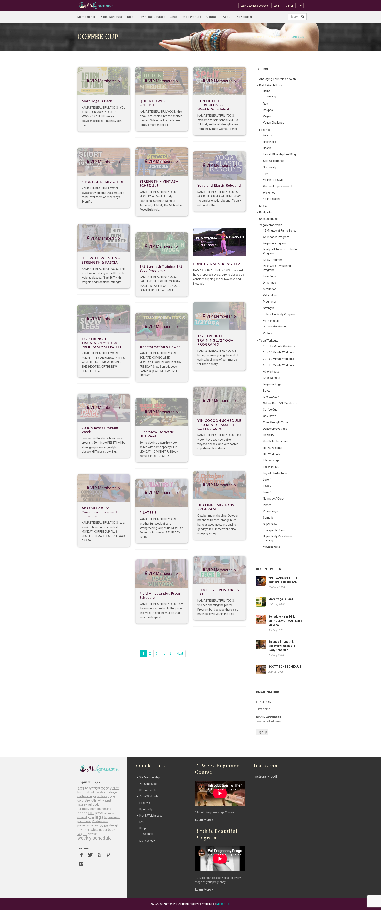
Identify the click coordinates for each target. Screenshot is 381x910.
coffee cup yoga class (92, 796)
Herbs (266, 90)
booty (106, 788)
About (227, 16)
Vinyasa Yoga (271, 546)
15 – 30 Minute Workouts (278, 352)
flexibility (82, 804)
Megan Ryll (223, 903)
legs (99, 817)
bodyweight (92, 788)
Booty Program (272, 259)
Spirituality (269, 167)
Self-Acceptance (273, 160)
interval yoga (85, 817)
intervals (109, 813)
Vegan (267, 116)
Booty (266, 390)
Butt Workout (271, 397)
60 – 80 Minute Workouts (278, 365)
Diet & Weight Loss (270, 85)
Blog (130, 16)
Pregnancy (269, 301)
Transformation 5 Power (160, 347)
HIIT (91, 813)
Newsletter (244, 16)
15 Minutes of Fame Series (279, 230)
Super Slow (270, 524)
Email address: (268, 716)
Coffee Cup (270, 409)
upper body (107, 829)
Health (267, 148)
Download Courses (152, 16)
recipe (103, 825)
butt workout (85, 792)
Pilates (267, 505)
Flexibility (268, 435)
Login (277, 5)
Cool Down (269, 416)
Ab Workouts (271, 371)
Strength (268, 308)
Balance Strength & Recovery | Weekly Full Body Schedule (282, 646)
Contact (212, 16)
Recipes (268, 110)
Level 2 (267, 485)
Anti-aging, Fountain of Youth (277, 79)
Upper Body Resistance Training (277, 538)
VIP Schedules (148, 783)
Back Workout (271, 377)
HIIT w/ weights (272, 447)
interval (99, 813)
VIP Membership (149, 777)
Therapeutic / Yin (274, 530)
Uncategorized (268, 218)
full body (93, 804)
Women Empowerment (277, 186)
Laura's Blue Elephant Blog (279, 154)
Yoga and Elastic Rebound (219, 185)
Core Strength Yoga (275, 422)
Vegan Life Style (273, 179)
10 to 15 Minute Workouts (279, 346)
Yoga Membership (270, 225)
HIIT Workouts (271, 454)
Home (260, 37)
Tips (265, 173)
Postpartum (266, 212)
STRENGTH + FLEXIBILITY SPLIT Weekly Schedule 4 (213, 105)
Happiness (269, 141)
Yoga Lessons (271, 198)
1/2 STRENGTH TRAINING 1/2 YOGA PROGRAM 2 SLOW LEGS (103, 343)
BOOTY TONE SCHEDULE (284, 666)
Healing (271, 96)
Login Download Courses (254, 5)
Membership (86, 16)
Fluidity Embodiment (276, 441)
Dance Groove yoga (275, 428)
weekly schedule (94, 838)
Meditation (269, 289)
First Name (265, 702)
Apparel (148, 833)
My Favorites (192, 16)
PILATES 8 (148, 512)
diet (108, 800)
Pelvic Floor (270, 295)
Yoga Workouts (111, 16)
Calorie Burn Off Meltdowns (280, 403)
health (82, 813)
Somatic (268, 517)
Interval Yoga (271, 460)
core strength (86, 800)
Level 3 (267, 492)
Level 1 (267, 479)
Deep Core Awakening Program (277, 268)
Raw (265, 103)
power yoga (85, 825)
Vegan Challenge (273, 122)
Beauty (267, 135)
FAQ (141, 821)
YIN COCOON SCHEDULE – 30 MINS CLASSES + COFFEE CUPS (219, 424)
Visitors (267, 333)
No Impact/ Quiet (273, 498)
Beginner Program (274, 243)
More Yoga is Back (97, 101)
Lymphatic (269, 282)
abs (80, 788)
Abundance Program (276, 237)
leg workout (112, 817)
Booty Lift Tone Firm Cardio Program (280, 251)
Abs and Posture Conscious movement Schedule (99, 512)
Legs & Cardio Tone (275, 473)
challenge (111, 792)
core (111, 796)
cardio (100, 792)
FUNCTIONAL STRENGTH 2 (216, 264)
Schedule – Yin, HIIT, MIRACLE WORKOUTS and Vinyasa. (285, 621)
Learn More (203, 820)
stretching (83, 829)
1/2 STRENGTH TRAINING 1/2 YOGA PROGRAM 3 (215, 340)
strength (114, 825)
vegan (82, 834)
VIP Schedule (271, 320)
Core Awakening (277, 326)
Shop (174, 16)
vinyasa (92, 833)
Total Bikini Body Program (279, 314)
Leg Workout (271, 466)
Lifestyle (264, 129)
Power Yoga (270, 511)
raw (96, 825)
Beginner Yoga (272, 384)
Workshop (269, 192)
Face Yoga (269, 276)
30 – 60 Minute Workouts (278, 358)
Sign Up (289, 5)
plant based (84, 821)
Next (179, 653)
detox (100, 800)
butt (115, 788)
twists (93, 829)
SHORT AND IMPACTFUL (103, 182)
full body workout (89, 809)
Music (263, 206)
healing (106, 809)
